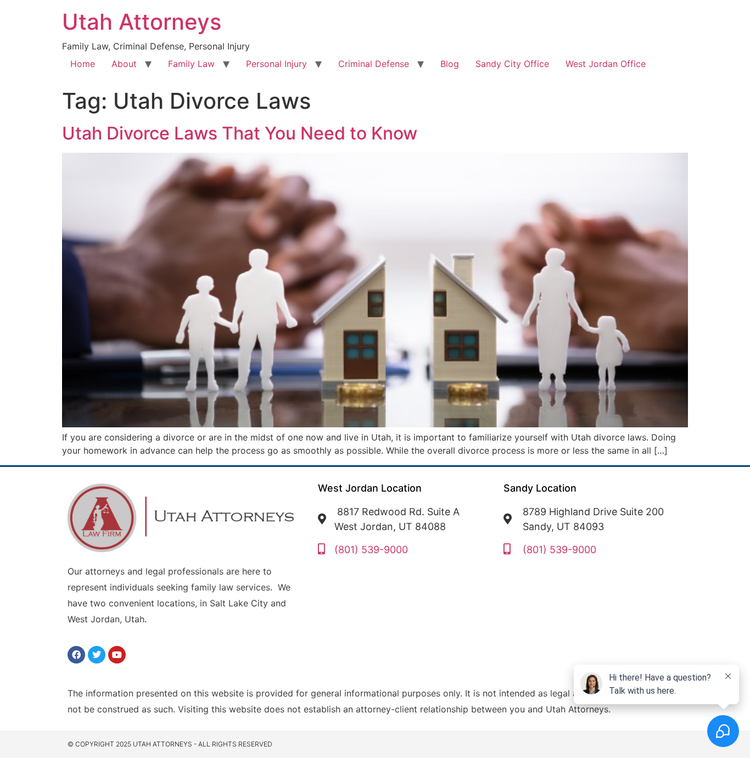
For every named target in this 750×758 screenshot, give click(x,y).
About (124, 63)
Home (82, 63)
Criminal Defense (373, 63)
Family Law (191, 63)
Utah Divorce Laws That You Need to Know (239, 133)
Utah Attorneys (141, 21)
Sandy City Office (512, 63)
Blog (449, 63)
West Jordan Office (606, 63)
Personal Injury (276, 63)
